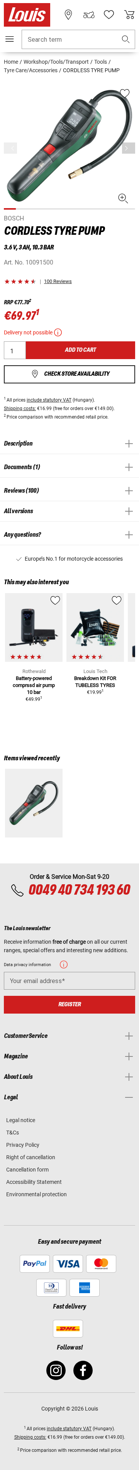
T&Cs (12, 1132)
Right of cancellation (30, 1157)
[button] (126, 40)
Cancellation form (27, 1170)
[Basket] (129, 14)
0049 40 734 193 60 (79, 890)
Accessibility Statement (34, 1182)
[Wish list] (109, 14)
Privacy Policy (22, 1145)
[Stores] (68, 14)
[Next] (128, 148)
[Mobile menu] (9, 39)
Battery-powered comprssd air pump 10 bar (34, 685)
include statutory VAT (49, 400)
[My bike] (89, 14)
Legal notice (20, 1120)
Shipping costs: (20, 408)
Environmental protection (36, 1194)
